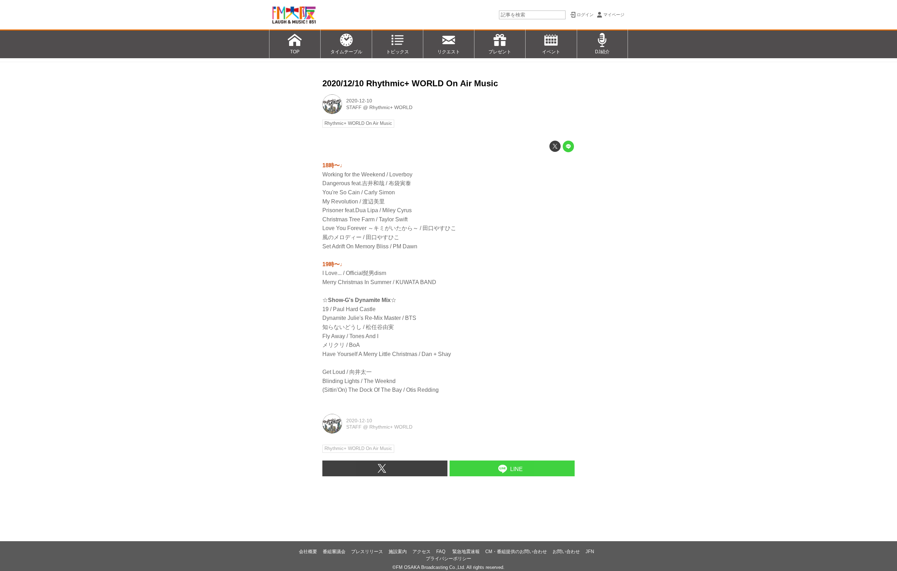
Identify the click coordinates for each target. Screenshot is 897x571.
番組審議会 (334, 551)
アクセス (421, 551)
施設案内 (398, 551)
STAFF (354, 107)
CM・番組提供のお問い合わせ (516, 551)
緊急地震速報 (466, 551)
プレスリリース (367, 551)
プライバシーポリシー (448, 558)
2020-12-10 (359, 100)
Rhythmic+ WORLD (390, 107)
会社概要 (308, 551)
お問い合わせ (566, 551)
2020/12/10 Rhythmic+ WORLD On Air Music (410, 83)
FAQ (441, 551)
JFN (590, 551)
